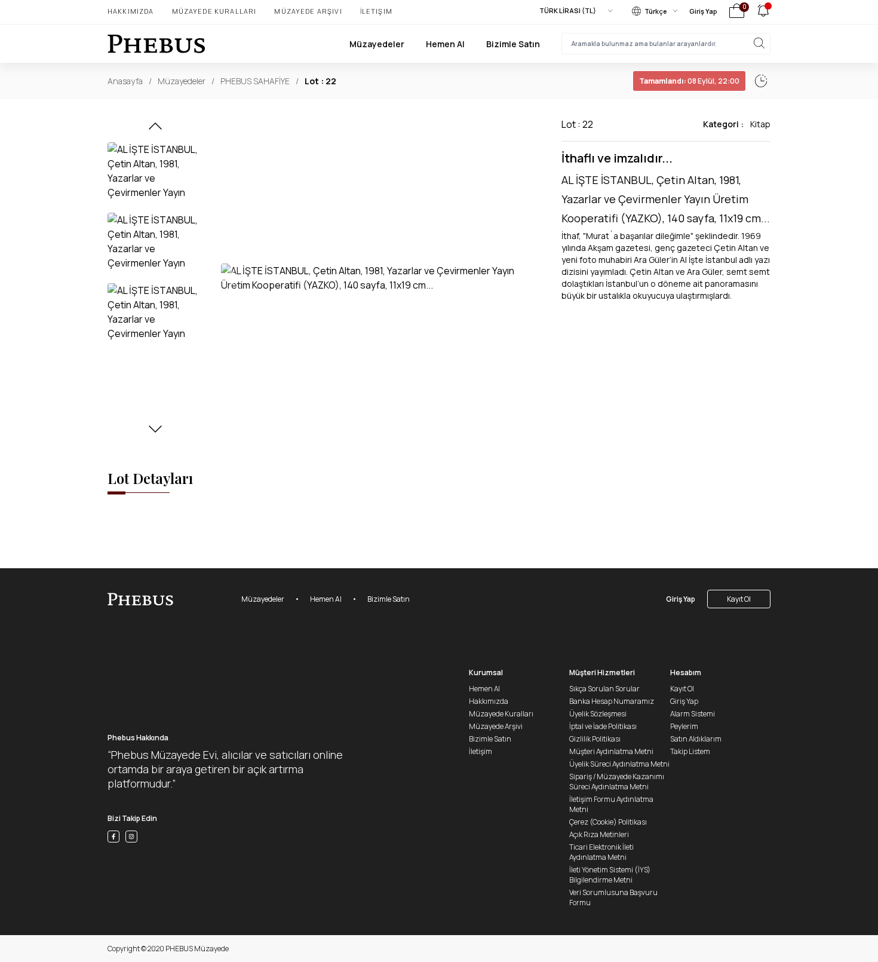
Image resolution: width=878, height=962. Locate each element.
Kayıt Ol (739, 599)
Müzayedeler (376, 44)
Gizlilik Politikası (595, 739)
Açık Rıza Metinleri (599, 834)
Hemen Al (445, 44)
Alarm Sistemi (692, 714)
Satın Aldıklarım (696, 739)
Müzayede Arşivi (308, 11)
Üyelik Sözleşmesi (598, 714)
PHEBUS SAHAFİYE (255, 81)
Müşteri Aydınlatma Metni (611, 751)
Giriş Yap (703, 11)
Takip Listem (690, 751)
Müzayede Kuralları (214, 11)
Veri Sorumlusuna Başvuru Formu (613, 897)
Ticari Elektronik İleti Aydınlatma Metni (601, 852)
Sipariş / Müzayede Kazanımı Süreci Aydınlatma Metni (616, 781)
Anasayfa (125, 81)
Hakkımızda (131, 11)
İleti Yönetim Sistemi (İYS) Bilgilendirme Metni (609, 875)
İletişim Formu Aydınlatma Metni (611, 804)
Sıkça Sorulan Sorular (604, 689)
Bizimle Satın (513, 44)
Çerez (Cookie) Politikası (608, 822)
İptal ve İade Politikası (603, 726)
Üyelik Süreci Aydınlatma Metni (619, 764)
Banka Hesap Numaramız (611, 701)
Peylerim (684, 726)
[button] (155, 129)
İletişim (376, 11)
